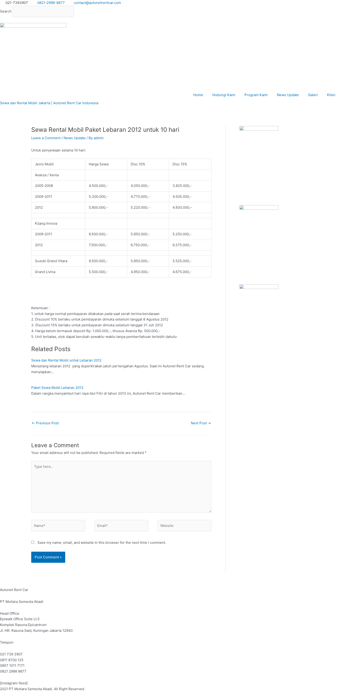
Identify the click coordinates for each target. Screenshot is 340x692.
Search (6, 11)
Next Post (201, 423)
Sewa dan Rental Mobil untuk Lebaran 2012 (66, 360)
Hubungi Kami (223, 95)
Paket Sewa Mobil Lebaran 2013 (57, 387)
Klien (331, 95)
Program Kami (256, 95)
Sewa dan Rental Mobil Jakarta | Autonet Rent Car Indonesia (49, 103)
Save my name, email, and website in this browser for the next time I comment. (101, 542)
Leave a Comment (46, 138)
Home (198, 95)
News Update (288, 95)
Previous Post (45, 423)
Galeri (313, 95)
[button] (170, 20)
